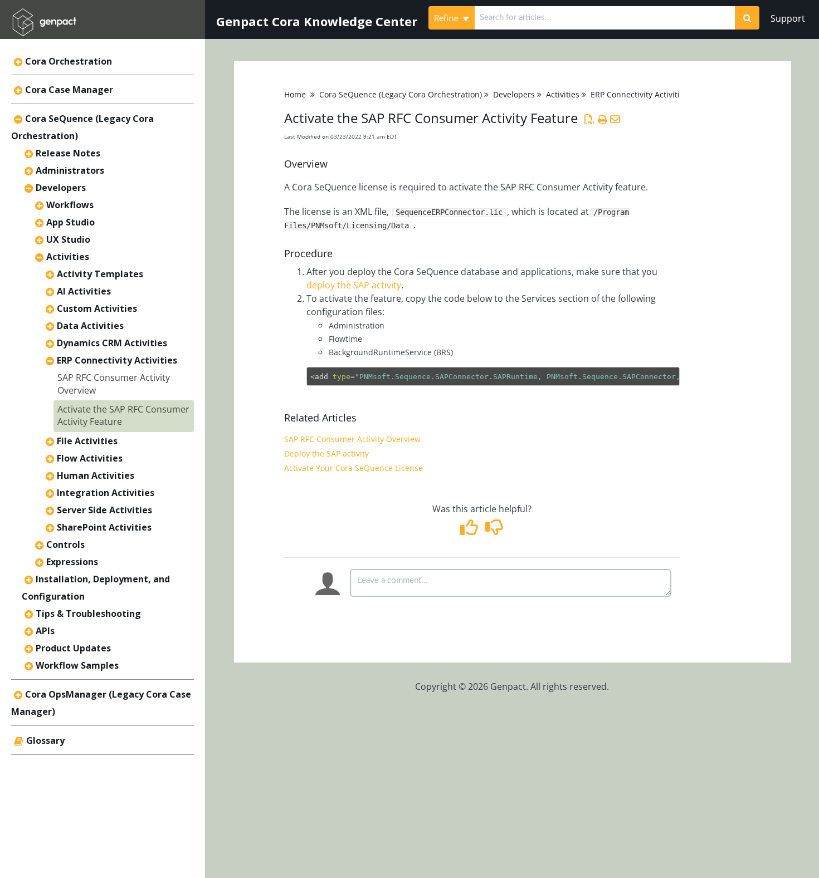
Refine (447, 17)
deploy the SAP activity (353, 285)
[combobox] (605, 18)
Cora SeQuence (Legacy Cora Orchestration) (400, 94)
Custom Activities (97, 308)
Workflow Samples (77, 665)
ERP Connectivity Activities (117, 360)
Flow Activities (90, 458)
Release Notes (68, 153)
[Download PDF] (589, 119)
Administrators (70, 170)
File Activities (87, 441)
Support (788, 18)
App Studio (70, 222)
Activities (67, 257)
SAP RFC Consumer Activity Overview (352, 439)
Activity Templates (100, 274)
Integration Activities (105, 493)
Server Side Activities (104, 510)
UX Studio (68, 239)
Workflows (70, 205)
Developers (61, 188)
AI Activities (84, 291)
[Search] (747, 18)
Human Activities (95, 475)
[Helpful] (470, 530)
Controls (65, 544)
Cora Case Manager (69, 90)
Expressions (72, 562)
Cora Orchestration (68, 61)
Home (295, 94)
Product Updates (73, 648)
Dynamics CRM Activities (112, 343)
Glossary (45, 740)
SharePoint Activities (104, 527)
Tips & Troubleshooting (88, 613)
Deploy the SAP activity (326, 453)
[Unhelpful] (494, 530)
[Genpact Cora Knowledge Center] (44, 15)
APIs (45, 631)
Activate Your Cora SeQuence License (353, 468)
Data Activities (90, 326)
